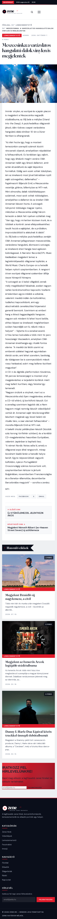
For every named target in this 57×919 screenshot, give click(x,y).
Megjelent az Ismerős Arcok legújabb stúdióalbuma (24, 663)
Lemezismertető (24, 25)
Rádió (4, 875)
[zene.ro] (14, 11)
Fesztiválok (7, 844)
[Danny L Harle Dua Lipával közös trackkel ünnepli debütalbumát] (28, 707)
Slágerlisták (7, 871)
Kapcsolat (6, 880)
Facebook (24, 496)
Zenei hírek (6, 832)
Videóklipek (7, 836)
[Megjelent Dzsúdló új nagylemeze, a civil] (28, 571)
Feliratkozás (35, 788)
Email (41, 496)
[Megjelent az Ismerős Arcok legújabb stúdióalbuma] (28, 637)
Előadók (5, 867)
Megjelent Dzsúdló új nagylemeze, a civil (20, 597)
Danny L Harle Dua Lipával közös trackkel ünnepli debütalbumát (28, 733)
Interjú (5, 848)
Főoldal (6, 25)
